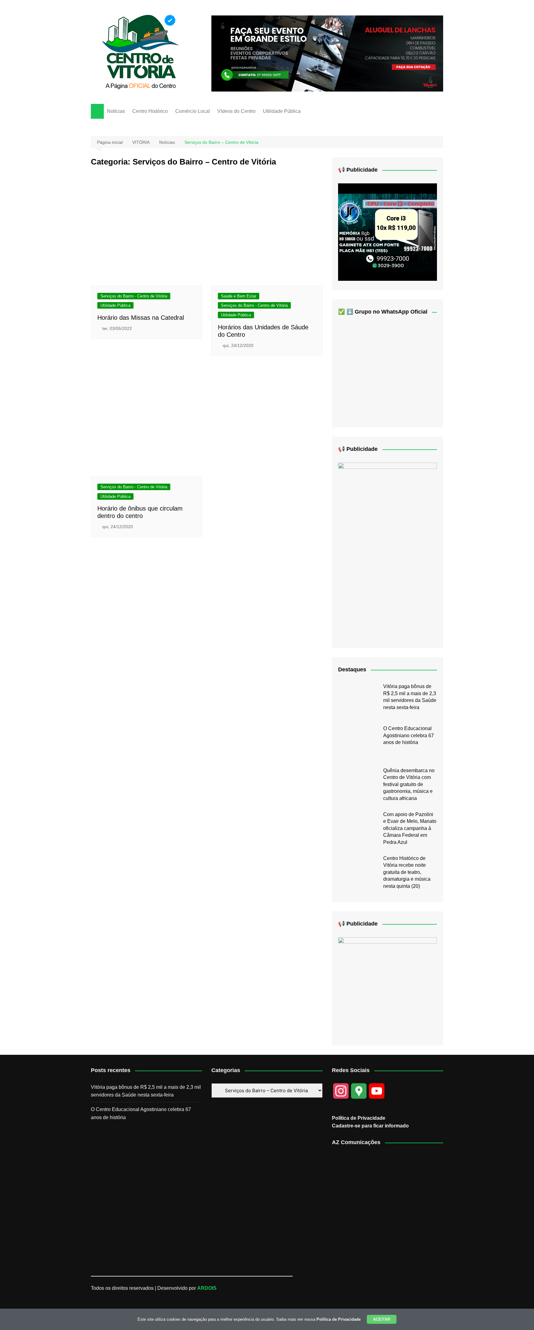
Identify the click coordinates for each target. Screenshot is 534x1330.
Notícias (116, 111)
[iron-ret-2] (387, 986)
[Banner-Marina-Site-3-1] (327, 53)
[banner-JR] (387, 231)
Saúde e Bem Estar (238, 296)
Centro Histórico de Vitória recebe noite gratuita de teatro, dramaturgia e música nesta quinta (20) (406, 872)
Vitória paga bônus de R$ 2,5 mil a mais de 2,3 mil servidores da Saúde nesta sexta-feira (146, 1091)
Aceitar (381, 1319)
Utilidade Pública (282, 111)
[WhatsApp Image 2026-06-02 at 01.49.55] (387, 550)
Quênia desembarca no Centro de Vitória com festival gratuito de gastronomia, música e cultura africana (408, 784)
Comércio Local (192, 111)
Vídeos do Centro (236, 111)
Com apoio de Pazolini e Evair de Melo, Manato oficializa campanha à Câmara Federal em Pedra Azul (409, 828)
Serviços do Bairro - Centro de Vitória (133, 296)
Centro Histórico (150, 111)
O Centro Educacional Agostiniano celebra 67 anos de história (408, 735)
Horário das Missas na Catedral (140, 317)
